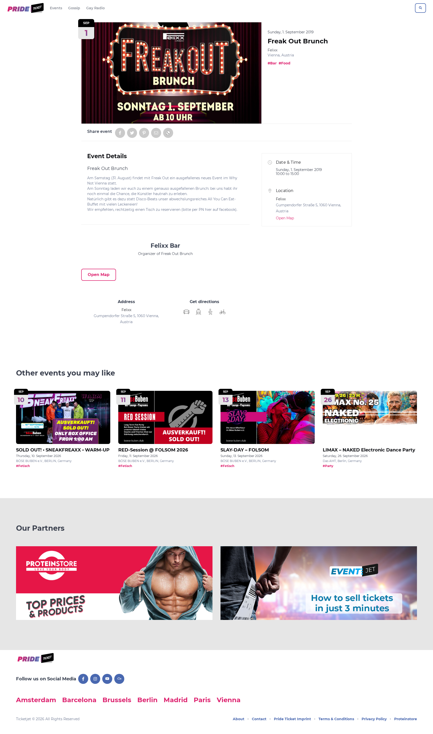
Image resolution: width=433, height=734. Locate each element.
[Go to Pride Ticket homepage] (25, 8)
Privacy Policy (374, 719)
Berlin (147, 700)
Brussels (116, 700)
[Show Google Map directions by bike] (223, 312)
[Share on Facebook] (120, 133)
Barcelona (79, 700)
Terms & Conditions (336, 719)
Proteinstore (405, 719)
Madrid (176, 700)
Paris (202, 700)
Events (56, 8)
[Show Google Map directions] (186, 312)
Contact (259, 719)
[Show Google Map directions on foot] (210, 312)
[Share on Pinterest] (144, 133)
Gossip (74, 8)
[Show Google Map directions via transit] (198, 312)
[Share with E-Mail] (156, 133)
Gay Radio (95, 8)
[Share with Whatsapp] (168, 133)
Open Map (99, 274)
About (238, 719)
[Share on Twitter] (132, 133)
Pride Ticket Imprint (292, 719)
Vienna (229, 700)
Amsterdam (36, 700)
